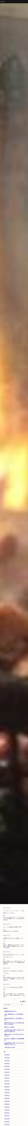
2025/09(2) (7, 1086)
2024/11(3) (6, 1115)
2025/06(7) (7, 1095)
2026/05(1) (7, 1063)
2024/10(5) (7, 1118)
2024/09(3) (7, 1121)
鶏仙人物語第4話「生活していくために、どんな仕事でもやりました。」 (14, 1043)
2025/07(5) (7, 1092)
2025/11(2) (6, 1080)
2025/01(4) (7, 1110)
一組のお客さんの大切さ (9, 1047)
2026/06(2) (7, 1060)
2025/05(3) (7, 1098)
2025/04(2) (7, 1101)
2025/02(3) (7, 1107)
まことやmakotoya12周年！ (12, 988)
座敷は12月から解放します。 (13, 939)
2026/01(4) (7, 1075)
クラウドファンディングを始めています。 (13, 911)
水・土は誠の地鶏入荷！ (13, 927)
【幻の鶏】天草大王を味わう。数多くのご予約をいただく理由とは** (14, 1030)
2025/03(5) (7, 1104)
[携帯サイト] (23, 1001)
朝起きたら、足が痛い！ (9, 1027)
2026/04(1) (7, 1066)
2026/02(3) (7, 1072)
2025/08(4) (7, 1089)
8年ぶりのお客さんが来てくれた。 (13, 972)
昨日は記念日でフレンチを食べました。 (14, 955)
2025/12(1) (6, 1078)
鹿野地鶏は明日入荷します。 (10, 1011)
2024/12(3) (6, 1112)
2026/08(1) (7, 1054)
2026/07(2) (7, 1057)
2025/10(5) (7, 1083)
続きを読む (5, 919)
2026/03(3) (7, 1069)
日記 (4, 915)
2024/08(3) (7, 1124)
